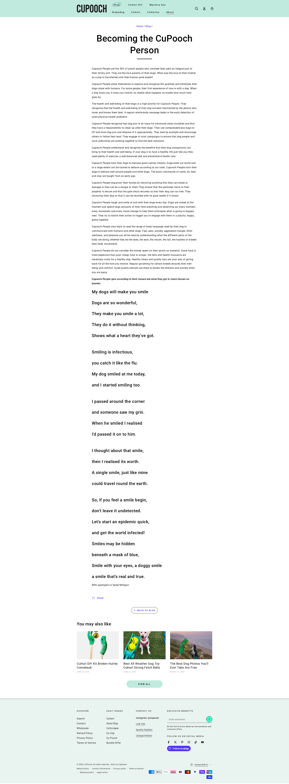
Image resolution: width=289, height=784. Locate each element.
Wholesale (83, 728)
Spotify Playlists (144, 729)
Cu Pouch (111, 738)
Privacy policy (119, 769)
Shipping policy (87, 772)
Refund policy (83, 769)
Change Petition (144, 735)
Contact (81, 723)
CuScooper (112, 728)
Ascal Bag (112, 723)
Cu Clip (110, 733)
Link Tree (140, 724)
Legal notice (102, 772)
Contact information (101, 769)
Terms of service (136, 769)
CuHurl (110, 718)
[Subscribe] (209, 719)
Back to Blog (146, 610)
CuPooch (88, 764)
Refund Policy (85, 733)
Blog (148, 26)
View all (144, 684)
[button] (196, 8)
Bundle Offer (113, 742)
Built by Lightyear (119, 764)
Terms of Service (86, 742)
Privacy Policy (85, 738)
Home (139, 26)
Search (81, 718)
